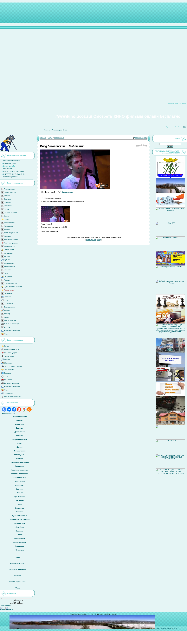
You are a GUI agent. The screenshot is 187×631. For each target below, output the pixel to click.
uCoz (176, 628)
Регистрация (57, 130)
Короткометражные (11, 239)
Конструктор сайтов (163, 628)
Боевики (7, 196)
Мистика (7, 256)
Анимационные (9, 189)
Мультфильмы (9, 266)
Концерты (7, 236)
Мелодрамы (8, 253)
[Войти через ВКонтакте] (9, 409)
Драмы (6, 216)
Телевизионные (9, 307)
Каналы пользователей (12, 397)
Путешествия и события (13, 287)
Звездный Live (67, 192)
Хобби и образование (12, 330)
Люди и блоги (9, 249)
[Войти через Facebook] (14, 409)
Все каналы (8, 393)
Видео (50, 138)
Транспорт (8, 310)
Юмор (6, 334)
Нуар (6, 273)
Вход (65, 130)
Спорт (6, 300)
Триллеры (7, 314)
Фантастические (10, 320)
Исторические (9, 223)
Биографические (10, 192)
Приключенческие (10, 283)
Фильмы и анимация (11, 324)
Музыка (7, 260)
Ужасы (6, 317)
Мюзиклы (7, 270)
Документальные (10, 212)
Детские (7, 209)
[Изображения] (55, 214)
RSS (184, 127)
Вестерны (7, 199)
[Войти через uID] (4, 409)
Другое (6, 219)
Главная (47, 130)
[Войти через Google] (24, 409)
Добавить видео (140, 138)
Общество (8, 276)
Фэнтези (7, 327)
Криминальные (9, 246)
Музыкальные (9, 263)
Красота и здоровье (11, 243)
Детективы (8, 206)
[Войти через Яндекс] (19, 409)
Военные (7, 202)
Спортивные (8, 303)
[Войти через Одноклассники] (29, 409)
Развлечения (9, 290)
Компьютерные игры (11, 233)
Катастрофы (8, 226)
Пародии (7, 280)
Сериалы (7, 297)
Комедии (7, 229)
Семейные (8, 293)
